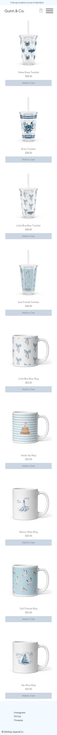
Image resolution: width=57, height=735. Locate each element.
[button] (41, 10)
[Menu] (50, 11)
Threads (18, 720)
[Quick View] (28, 43)
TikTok (17, 716)
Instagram (19, 712)
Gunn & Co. (14, 10)
